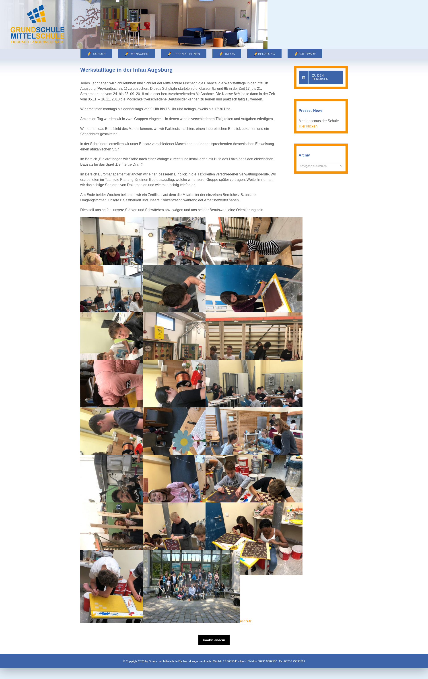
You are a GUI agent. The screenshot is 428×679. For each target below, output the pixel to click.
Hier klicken (308, 126)
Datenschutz (242, 621)
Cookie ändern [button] (214, 640)
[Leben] (134, 24)
